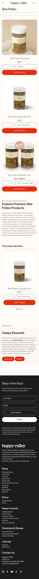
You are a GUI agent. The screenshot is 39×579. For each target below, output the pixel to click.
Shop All (5, 492)
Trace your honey (8, 523)
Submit (19, 419)
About (4, 503)
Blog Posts (6, 547)
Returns (5, 520)
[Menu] (3, 3)
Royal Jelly (6, 481)
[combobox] (5, 412)
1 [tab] (17, 309)
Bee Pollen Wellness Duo (19, 175)
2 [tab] (19, 309)
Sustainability (7, 501)
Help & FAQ (6, 514)
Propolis (5, 476)
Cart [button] (34, 3)
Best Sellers (6, 489)
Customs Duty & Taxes (10, 518)
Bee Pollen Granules (19, 58)
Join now (8, 359)
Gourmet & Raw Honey (10, 483)
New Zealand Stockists (10, 534)
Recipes (5, 545)
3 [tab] (22, 309)
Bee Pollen (6, 474)
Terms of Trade (7, 516)
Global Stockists (8, 536)
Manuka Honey (7, 472)
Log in (20, 359)
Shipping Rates (7, 512)
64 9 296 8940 (12, 564)
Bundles (5, 487)
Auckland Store (7, 532)
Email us (5, 559)
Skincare (5, 485)
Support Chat (7, 557)
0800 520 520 (18, 561)
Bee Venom (6, 479)
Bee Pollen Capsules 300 (19, 117)
